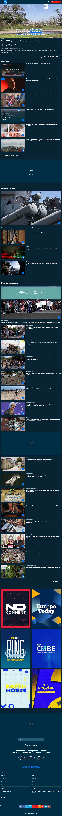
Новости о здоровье (31, 488)
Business (3, 778)
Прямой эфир (56, 1)
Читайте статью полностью (50, 56)
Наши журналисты (6, 791)
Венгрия (47, 752)
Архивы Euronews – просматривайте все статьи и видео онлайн (46, 792)
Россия (43, 749)
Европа (3, 775)
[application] (31, 21)
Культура (34, 784)
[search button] (42, 739)
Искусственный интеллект (27, 759)
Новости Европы (30, 340)
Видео (2, 788)
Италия (21, 756)
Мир (2, 226)
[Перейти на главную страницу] (5, 2)
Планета (34, 778)
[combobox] (31, 739)
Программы (35, 788)
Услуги (3, 797)
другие (3, 801)
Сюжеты (3, 772)
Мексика (40, 756)
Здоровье (38, 752)
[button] (11, 155)
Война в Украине (33, 749)
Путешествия (4, 784)
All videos (55, 581)
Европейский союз (26, 752)
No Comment (4, 320)
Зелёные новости (31, 565)
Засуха (40, 759)
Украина (14, 752)
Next (2, 781)
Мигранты (30, 756)
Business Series (30, 457)
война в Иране (20, 749)
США (27, 261)
